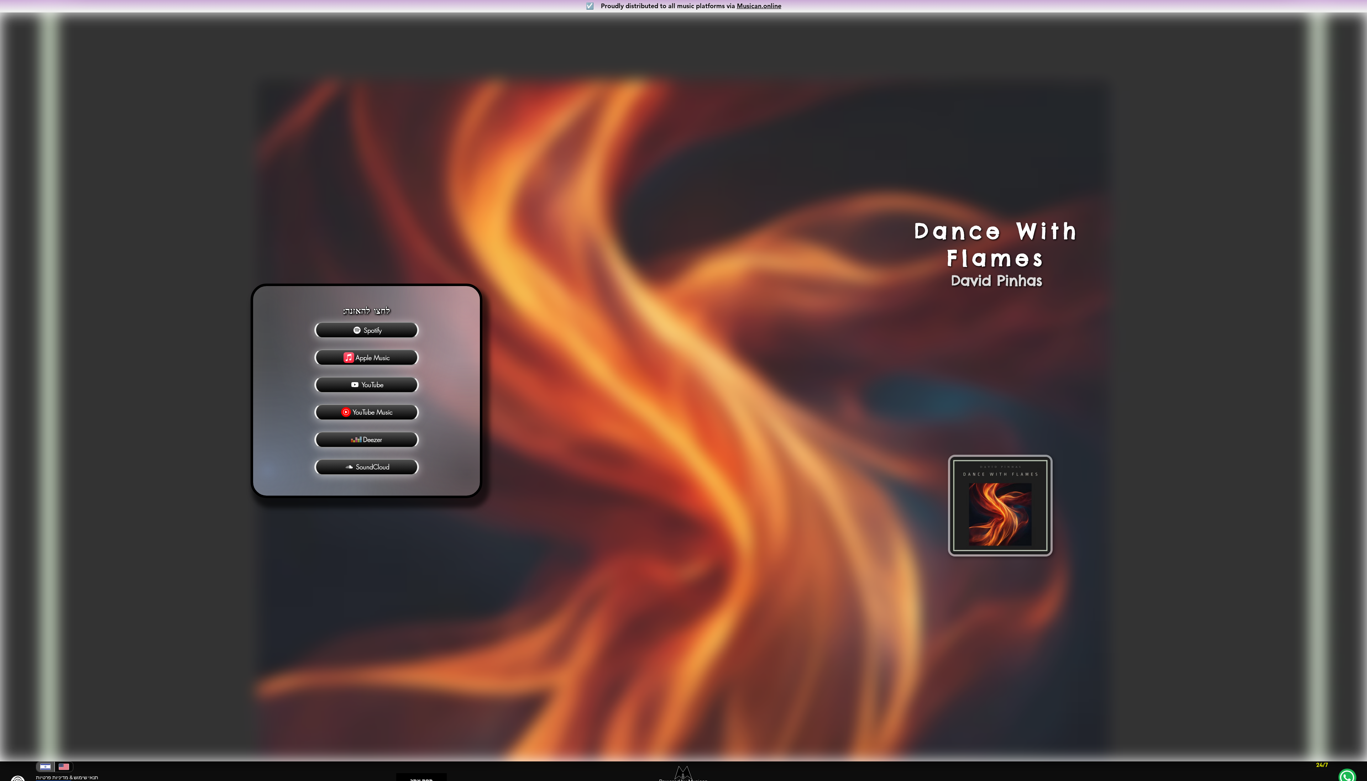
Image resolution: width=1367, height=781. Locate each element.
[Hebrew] (45, 767)
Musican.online (759, 6)
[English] (63, 767)
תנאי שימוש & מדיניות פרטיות (67, 777)
